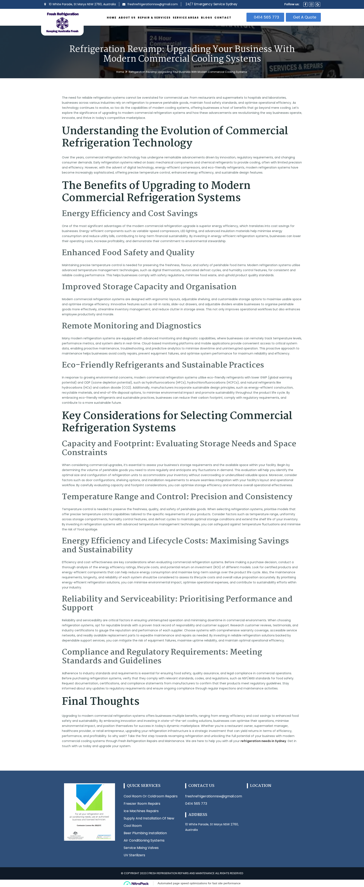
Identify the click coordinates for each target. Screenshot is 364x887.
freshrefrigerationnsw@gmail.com (213, 796)
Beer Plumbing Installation (145, 833)
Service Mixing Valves (141, 847)
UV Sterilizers (134, 855)
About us (127, 17)
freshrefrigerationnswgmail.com (152, 4)
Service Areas (186, 17)
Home (111, 17)
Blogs (206, 17)
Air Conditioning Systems (144, 840)
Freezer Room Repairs (142, 803)
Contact (223, 17)
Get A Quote (304, 17)
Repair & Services (154, 17)
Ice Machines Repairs (141, 811)
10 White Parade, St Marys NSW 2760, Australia (82, 4)
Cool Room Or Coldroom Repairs (151, 796)
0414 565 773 (266, 17)
